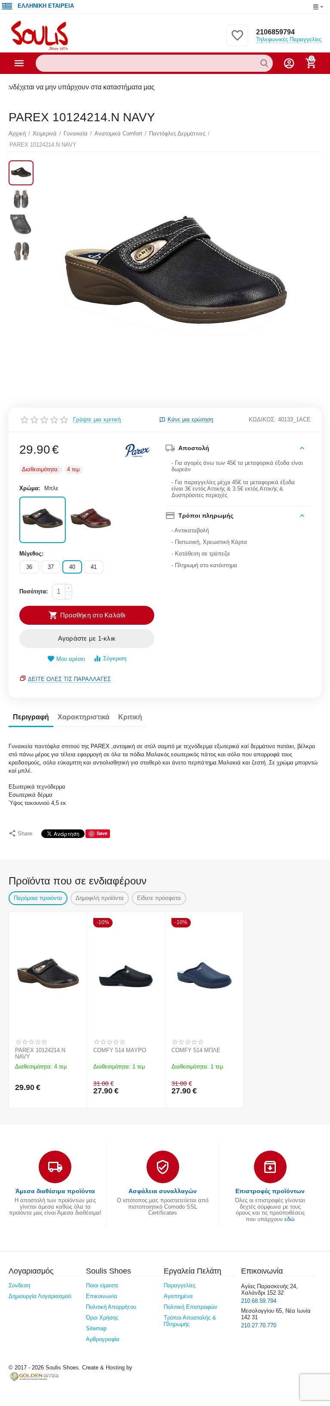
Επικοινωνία (101, 1296)
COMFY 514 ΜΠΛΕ (195, 1050)
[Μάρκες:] (137, 450)
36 (29, 567)
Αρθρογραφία (102, 1339)
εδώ (289, 1219)
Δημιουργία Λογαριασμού (40, 1296)
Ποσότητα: (33, 591)
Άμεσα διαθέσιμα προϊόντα (55, 1191)
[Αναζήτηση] (264, 63)
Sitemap (96, 1328)
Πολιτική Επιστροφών (190, 1307)
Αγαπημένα (178, 1296)
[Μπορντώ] (90, 520)
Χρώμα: (29, 488)
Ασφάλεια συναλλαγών (162, 1191)
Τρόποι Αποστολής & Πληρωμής (190, 1320)
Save (102, 833)
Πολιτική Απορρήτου (111, 1307)
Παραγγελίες (180, 1285)
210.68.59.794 (258, 1301)
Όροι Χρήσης (102, 1317)
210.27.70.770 (258, 1325)
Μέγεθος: (31, 553)
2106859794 (275, 32)
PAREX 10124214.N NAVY (40, 1053)
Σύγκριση (114, 658)
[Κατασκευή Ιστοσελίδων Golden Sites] (34, 1376)
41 (94, 567)
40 (72, 567)
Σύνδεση (19, 1285)
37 (51, 567)
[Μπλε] (42, 520)
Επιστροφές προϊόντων (270, 1191)
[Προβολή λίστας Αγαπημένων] (237, 40)
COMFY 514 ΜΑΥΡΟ (119, 1050)
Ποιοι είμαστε (102, 1285)
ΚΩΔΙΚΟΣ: (262, 419)
